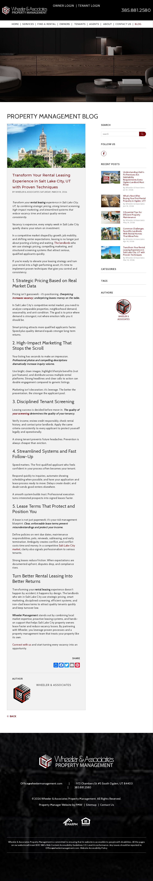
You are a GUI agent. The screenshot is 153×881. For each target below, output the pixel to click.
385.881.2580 (136, 10)
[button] (103, 153)
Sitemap (91, 804)
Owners (64, 24)
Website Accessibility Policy (93, 848)
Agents (94, 24)
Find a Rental (46, 24)
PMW (79, 804)
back (12, 716)
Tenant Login (89, 5)
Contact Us (123, 24)
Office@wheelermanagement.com (41, 783)
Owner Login (63, 5)
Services (28, 24)
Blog (138, 24)
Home (15, 24)
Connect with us (21, 644)
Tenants (80, 24)
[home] (24, 9)
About (107, 24)
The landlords (62, 242)
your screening (20, 413)
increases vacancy (22, 297)
